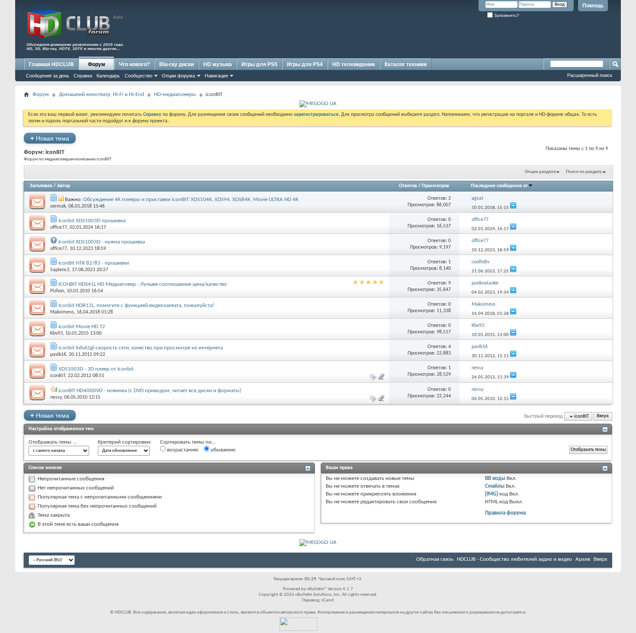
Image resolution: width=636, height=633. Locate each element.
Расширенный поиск (589, 75)
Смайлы (494, 486)
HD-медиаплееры (175, 94)
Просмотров (435, 186)
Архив (582, 559)
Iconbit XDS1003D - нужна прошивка (101, 242)
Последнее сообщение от (499, 186)
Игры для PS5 (259, 64)
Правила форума (505, 513)
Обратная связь (434, 559)
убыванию (222, 450)
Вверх (603, 416)
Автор (63, 186)
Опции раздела (540, 171)
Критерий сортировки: (124, 442)
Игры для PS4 (305, 64)
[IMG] (491, 494)
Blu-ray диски (176, 64)
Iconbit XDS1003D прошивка (91, 221)
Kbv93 (56, 333)
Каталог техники (406, 64)
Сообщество (138, 75)
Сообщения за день (47, 75)
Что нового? (134, 64)
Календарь (108, 75)
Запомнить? (506, 15)
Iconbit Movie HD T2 (81, 326)
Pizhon (57, 291)
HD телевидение (353, 64)
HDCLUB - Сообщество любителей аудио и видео (514, 559)
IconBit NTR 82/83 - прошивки (93, 263)
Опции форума (178, 75)
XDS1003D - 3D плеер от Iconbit (95, 369)
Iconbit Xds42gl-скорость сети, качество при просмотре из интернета (140, 348)
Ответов (408, 186)
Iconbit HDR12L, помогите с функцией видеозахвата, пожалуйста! (136, 305)
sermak (58, 206)
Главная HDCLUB (51, 64)
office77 (58, 227)
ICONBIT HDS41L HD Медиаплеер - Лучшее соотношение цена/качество (142, 284)
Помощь (593, 6)
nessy (55, 397)
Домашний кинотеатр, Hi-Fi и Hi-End (101, 94)
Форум (96, 64)
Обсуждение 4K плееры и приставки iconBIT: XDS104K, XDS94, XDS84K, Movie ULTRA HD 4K (191, 199)
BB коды (495, 478)
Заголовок (41, 186)
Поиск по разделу (584, 171)
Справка (83, 75)
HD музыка (217, 64)
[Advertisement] (452, 37)
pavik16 (58, 354)
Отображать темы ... (53, 442)
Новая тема (49, 138)
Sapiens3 (59, 269)
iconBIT (57, 375)
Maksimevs (62, 312)
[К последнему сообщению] (513, 207)
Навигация (216, 75)
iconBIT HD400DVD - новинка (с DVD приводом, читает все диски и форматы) (149, 390)
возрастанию (182, 450)
